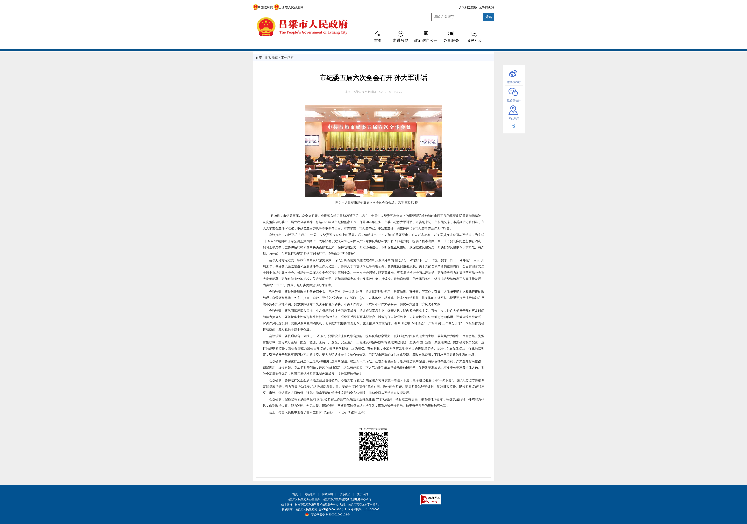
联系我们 (344, 494)
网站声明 (327, 494)
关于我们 (362, 494)
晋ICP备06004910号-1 (332, 509)
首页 (295, 494)
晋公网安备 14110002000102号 (330, 514)
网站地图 (309, 494)
